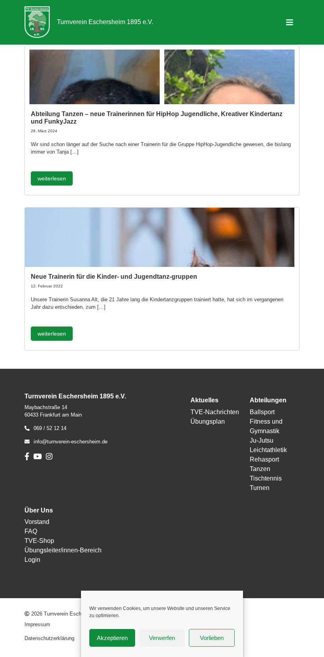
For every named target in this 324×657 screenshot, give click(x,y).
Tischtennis (266, 478)
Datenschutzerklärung (49, 638)
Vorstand (36, 521)
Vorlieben (212, 637)
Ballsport (262, 412)
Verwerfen (162, 637)
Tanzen (260, 469)
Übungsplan (207, 421)
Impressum (37, 624)
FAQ (30, 531)
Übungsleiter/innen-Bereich (63, 550)
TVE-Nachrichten (214, 412)
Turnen (259, 487)
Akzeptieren (112, 637)
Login (32, 559)
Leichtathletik (268, 450)
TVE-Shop (39, 540)
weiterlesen (52, 178)
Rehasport (264, 459)
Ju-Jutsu (261, 440)
